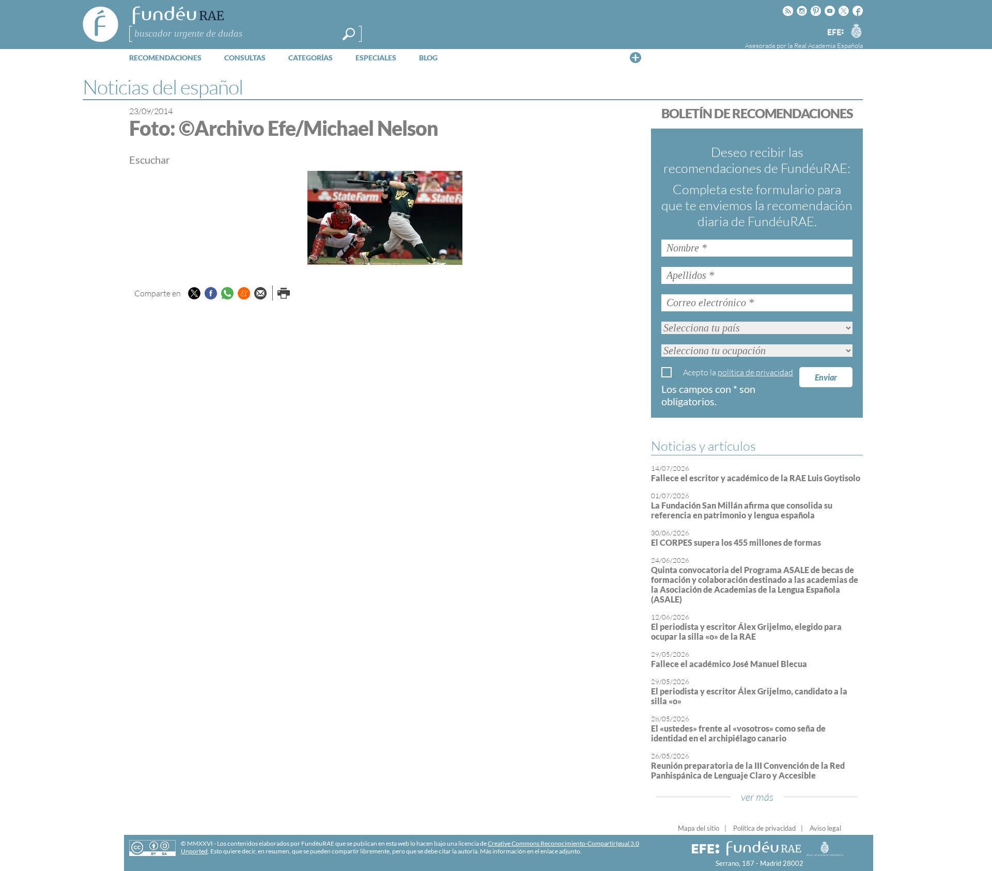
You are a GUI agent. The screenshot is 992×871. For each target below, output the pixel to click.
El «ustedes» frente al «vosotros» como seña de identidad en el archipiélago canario (738, 733)
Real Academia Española (828, 45)
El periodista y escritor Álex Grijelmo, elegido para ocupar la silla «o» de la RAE (746, 631)
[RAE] (856, 30)
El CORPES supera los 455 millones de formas (736, 542)
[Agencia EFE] (835, 32)
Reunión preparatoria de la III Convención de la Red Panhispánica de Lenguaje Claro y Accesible (748, 770)
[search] (349, 34)
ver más (757, 796)
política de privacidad (755, 372)
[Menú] (635, 57)
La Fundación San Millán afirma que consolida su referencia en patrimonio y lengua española (741, 510)
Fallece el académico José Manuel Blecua (729, 664)
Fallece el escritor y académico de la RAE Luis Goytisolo (755, 478)
